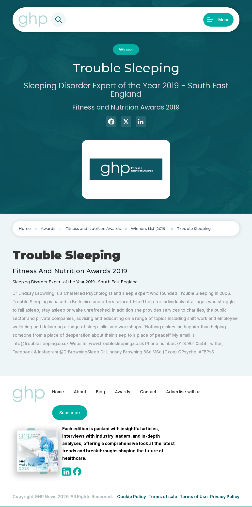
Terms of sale (162, 496)
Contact (148, 391)
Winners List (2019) (149, 228)
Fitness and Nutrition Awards (93, 228)
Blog (100, 391)
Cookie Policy (131, 496)
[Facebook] (111, 122)
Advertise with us (184, 391)
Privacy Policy (224, 496)
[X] (126, 122)
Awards (48, 228)
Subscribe (69, 412)
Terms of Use (194, 496)
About (80, 391)
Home (25, 228)
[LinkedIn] (141, 122)
